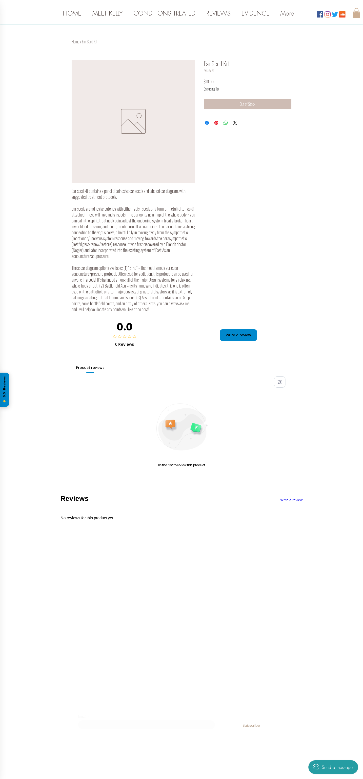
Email (83, 716)
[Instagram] (327, 14)
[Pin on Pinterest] (216, 123)
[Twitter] (335, 14)
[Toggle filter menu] (279, 382)
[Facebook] (320, 14)
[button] (356, 13)
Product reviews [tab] (90, 367)
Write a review (238, 335)
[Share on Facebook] (207, 123)
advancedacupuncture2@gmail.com (181, 588)
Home (75, 42)
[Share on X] (235, 123)
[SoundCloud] (342, 14)
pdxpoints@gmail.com (181, 682)
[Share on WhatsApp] (226, 123)
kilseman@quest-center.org (181, 644)
